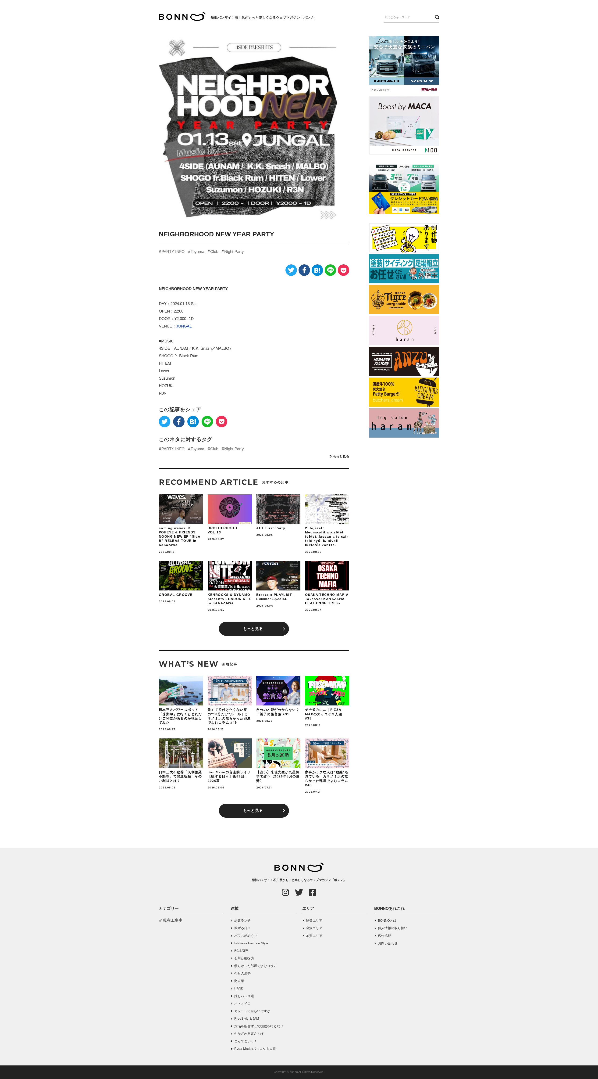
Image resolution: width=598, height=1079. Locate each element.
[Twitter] (291, 270)
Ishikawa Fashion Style (251, 943)
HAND (238, 988)
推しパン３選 (244, 996)
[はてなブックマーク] (317, 270)
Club (214, 251)
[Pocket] (343, 270)
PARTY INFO (173, 251)
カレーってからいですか (252, 1011)
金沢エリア (314, 928)
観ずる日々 (242, 928)
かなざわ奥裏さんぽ (249, 1034)
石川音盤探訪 (244, 958)
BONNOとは (387, 920)
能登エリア (314, 920)
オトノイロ (242, 1003)
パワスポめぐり (245, 936)
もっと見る (341, 456)
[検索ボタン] (436, 17)
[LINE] (330, 270)
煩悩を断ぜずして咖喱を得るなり (258, 1026)
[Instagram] (285, 892)
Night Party (234, 251)
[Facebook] (304, 270)
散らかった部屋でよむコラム (255, 966)
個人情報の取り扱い (392, 928)
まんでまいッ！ (245, 1041)
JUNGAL (184, 326)
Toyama (197, 251)
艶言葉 (239, 981)
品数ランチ (242, 920)
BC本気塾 (241, 951)
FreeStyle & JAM (246, 1018)
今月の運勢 (242, 973)
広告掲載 (384, 936)
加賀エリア (314, 936)
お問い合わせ (388, 943)
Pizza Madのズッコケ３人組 (255, 1048)
